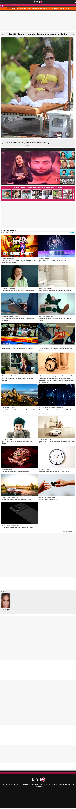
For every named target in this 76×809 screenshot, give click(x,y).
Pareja (19, 784)
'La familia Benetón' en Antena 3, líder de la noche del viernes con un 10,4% (38, 8)
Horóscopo (38, 787)
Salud (42, 784)
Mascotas (58, 784)
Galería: (38, 187)
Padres (25, 784)
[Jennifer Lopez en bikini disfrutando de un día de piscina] (57, 194)
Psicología (49, 784)
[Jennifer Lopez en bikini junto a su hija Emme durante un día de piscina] (17, 194)
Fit (15, 784)
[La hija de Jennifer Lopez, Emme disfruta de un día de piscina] (67, 194)
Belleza (10, 784)
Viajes (64, 784)
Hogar (37, 784)
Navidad (71, 784)
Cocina (31, 784)
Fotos (12, 5)
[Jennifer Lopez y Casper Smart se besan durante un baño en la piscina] (6, 194)
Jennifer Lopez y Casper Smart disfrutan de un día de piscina (34, 5)
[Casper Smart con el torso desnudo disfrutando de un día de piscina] (47, 194)
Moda (5, 784)
